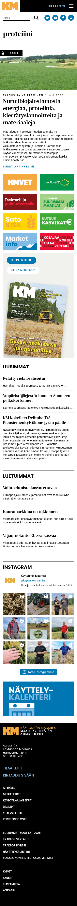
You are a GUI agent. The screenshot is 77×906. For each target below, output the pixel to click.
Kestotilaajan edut (17, 800)
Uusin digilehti (21, 260)
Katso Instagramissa (40, 672)
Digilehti (9, 807)
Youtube (55, 18)
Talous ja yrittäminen (23, 95)
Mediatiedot (12, 794)
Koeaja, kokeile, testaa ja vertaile (28, 858)
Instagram (71, 18)
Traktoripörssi (14, 845)
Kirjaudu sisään (18, 775)
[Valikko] (71, 6)
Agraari (9, 890)
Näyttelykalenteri (16, 852)
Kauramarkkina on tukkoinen (30, 511)
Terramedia (11, 884)
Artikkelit (10, 788)
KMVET (7, 871)
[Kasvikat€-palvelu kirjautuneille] (56, 221)
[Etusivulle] (10, 6)
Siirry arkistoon (23, 270)
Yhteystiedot (13, 813)
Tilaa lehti (57, 6)
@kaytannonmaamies (33, 580)
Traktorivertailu (15, 839)
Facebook (63, 18)
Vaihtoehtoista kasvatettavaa (30, 487)
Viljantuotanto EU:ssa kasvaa (29, 535)
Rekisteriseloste (15, 819)
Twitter (47, 18)
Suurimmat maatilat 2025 (22, 833)
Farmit (8, 878)
